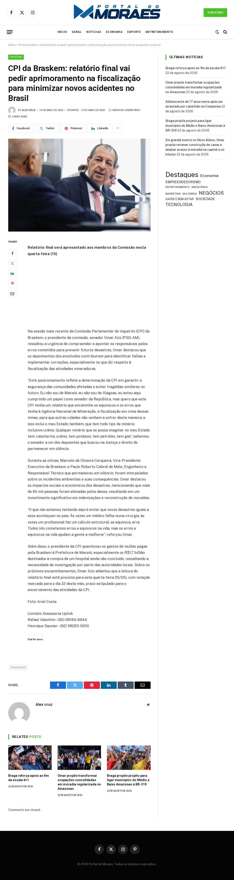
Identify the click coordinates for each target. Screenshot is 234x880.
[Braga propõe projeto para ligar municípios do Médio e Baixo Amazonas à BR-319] (128, 757)
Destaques (18, 667)
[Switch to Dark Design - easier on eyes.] (217, 32)
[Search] (224, 32)
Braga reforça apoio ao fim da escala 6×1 (28, 778)
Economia (114, 32)
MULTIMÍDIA (190, 193)
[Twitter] (12, 263)
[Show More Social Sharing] (117, 128)
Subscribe (215, 12)
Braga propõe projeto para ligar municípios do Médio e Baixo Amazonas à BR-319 (128, 780)
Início (62, 32)
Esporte (134, 32)
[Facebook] (12, 253)
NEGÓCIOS (211, 193)
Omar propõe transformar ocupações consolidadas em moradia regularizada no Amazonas (79, 782)
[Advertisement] (99, 294)
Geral (77, 32)
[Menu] (10, 32)
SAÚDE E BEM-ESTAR (179, 199)
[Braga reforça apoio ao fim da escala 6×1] (30, 757)
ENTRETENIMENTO (177, 187)
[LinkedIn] (12, 273)
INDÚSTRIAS (199, 187)
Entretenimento (159, 32)
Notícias (93, 32)
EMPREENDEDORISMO (183, 182)
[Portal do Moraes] (117, 12)
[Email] (12, 293)
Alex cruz (28, 110)
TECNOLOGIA (179, 204)
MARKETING (173, 193)
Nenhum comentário (126, 110)
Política (16, 56)
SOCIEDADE (205, 199)
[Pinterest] (12, 283)
